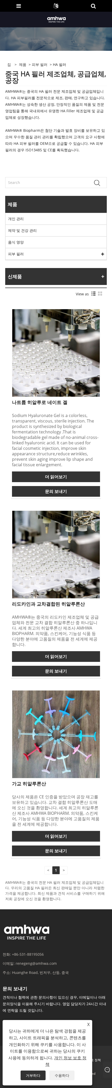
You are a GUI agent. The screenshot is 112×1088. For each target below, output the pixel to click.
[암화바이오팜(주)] (57, 19)
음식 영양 (16, 242)
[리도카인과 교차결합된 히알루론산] (56, 554)
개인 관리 (16, 218)
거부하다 (33, 1075)
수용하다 (62, 1075)
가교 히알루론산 (29, 783)
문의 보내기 (56, 491)
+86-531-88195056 (28, 954)
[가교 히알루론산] (56, 733)
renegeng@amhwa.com (36, 963)
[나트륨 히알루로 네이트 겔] (56, 352)
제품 (22, 64)
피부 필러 (39, 64)
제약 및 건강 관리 (22, 230)
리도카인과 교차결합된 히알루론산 (48, 604)
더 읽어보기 (56, 477)
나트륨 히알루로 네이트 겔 (39, 402)
